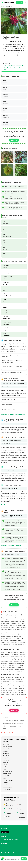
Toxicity (4, 69)
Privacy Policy (11, 852)
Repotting (19, 67)
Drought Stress (6, 757)
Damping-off (6, 753)
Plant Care (3, 839)
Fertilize (4, 67)
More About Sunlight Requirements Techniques (14, 414)
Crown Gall (5, 751)
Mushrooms (10, 839)
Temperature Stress (7, 787)
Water (9, 65)
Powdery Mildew (7, 775)
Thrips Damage (6, 789)
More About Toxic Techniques (9, 732)
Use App (24, 858)
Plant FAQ (16, 839)
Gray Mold (5, 762)
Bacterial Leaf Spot (7, 746)
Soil (23, 65)
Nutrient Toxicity (7, 773)
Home (2, 6)
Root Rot (5, 778)
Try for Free (19, 2)
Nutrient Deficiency (7, 771)
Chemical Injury (6, 748)
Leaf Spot (5, 766)
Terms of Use (4, 852)
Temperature (19, 65)
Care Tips (5, 65)
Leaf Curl (5, 764)
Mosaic (4, 769)
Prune (8, 67)
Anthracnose (6, 744)
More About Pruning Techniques (10, 504)
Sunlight (13, 65)
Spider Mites (6, 784)
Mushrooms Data (5, 846)
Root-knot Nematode (8, 780)
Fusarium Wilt (6, 760)
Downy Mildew (6, 755)
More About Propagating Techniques (11, 545)
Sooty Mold (5, 782)
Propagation (13, 67)
